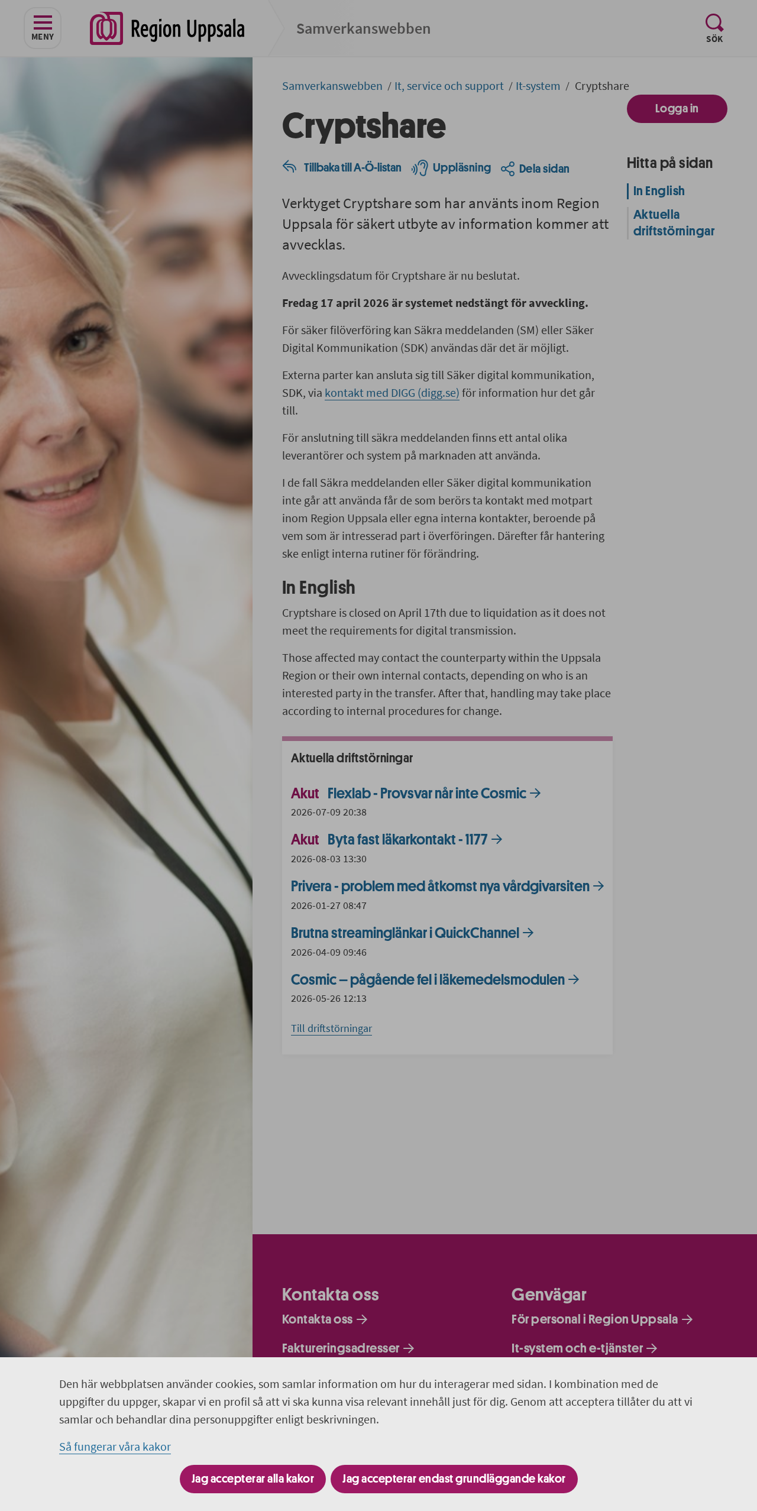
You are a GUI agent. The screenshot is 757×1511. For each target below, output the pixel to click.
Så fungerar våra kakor (115, 1446)
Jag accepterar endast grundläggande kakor (454, 1479)
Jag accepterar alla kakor (253, 1479)
